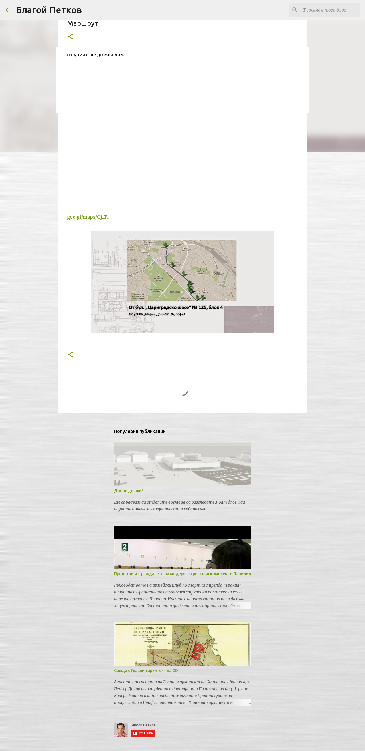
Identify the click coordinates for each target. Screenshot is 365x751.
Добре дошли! (128, 490)
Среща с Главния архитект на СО (146, 670)
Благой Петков (49, 10)
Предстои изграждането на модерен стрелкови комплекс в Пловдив (182, 573)
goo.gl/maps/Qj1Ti (88, 217)
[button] (70, 37)
